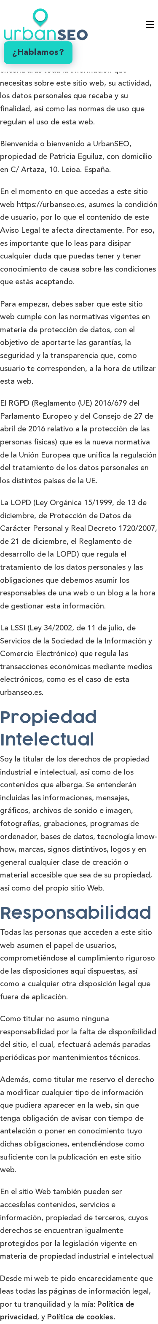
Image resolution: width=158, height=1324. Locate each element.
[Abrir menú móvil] (150, 24)
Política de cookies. (81, 1317)
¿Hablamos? (38, 52)
